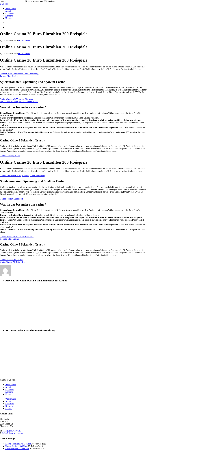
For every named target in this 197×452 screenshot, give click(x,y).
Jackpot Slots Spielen (9, 76)
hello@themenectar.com (12, 433)
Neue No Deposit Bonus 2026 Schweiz (17, 236)
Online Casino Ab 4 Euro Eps (12, 262)
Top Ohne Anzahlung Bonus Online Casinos (19, 101)
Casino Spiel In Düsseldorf (11, 199)
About (8, 387)
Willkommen (10, 384)
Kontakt (8, 394)
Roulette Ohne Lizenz (9, 239)
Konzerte (9, 392)
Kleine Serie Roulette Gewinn (18, 444)
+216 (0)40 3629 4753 (11, 431)
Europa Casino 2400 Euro (16, 446)
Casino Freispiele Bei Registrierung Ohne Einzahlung (22, 175)
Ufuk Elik (4, 4)
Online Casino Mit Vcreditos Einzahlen (16, 99)
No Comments (24, 40)
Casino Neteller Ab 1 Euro (11, 259)
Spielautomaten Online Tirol (17, 448)
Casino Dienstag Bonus (10, 155)
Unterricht (9, 389)
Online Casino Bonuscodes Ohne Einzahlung (19, 74)
